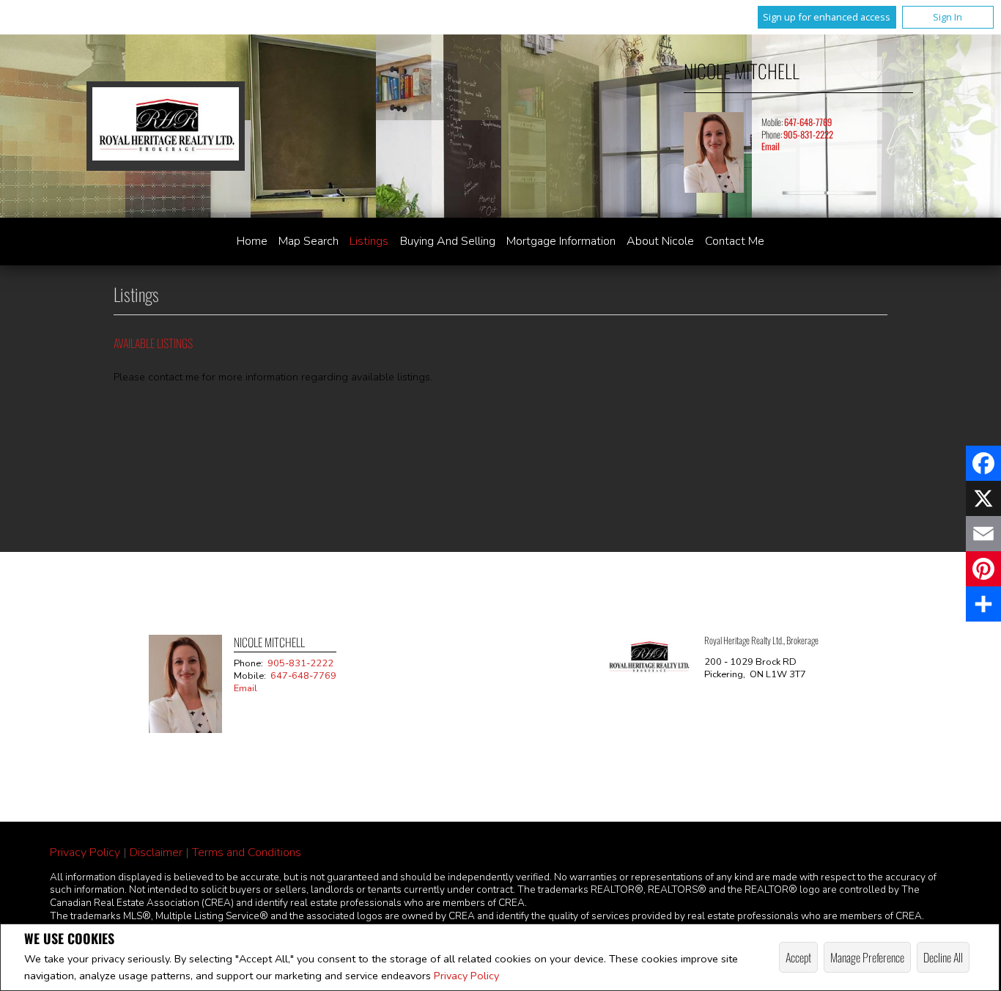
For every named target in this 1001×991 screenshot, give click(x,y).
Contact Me (734, 241)
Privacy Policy (466, 975)
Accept (798, 957)
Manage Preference (867, 957)
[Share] (983, 604)
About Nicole (660, 241)
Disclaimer (156, 852)
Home (252, 241)
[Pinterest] (983, 568)
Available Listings (153, 343)
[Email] (983, 533)
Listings (369, 241)
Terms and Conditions (246, 852)
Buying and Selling (447, 241)
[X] (983, 498)
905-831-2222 (808, 134)
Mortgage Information (561, 241)
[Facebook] (983, 463)
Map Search (308, 241)
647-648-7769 (808, 122)
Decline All (943, 957)
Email (770, 146)
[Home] (165, 125)
